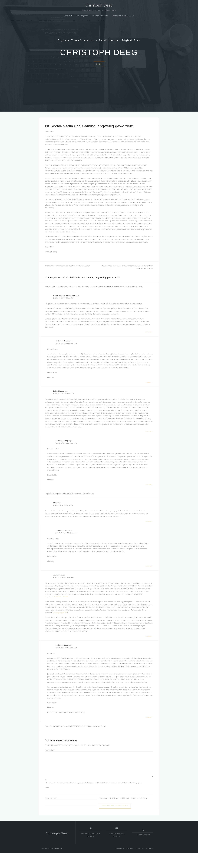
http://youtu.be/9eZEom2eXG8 (56, 597)
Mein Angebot (82, 16)
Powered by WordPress (124, 848)
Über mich (68, 16)
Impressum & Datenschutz (123, 16)
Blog (99, 64)
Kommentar (50, 750)
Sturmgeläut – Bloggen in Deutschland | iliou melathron (73, 494)
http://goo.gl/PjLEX (60, 613)
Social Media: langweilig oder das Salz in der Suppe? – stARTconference (78, 726)
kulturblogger (58, 391)
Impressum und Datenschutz (52, 848)
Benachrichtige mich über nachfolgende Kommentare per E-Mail (124, 798)
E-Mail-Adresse (51, 798)
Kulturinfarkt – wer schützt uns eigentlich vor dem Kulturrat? (67, 266)
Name (48, 788)
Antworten (149, 332)
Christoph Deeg (99, 5)
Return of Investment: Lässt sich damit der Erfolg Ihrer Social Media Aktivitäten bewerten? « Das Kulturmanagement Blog (97, 286)
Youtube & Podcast (100, 16)
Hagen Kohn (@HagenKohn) (64, 295)
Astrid (143, 848)
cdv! (55, 503)
